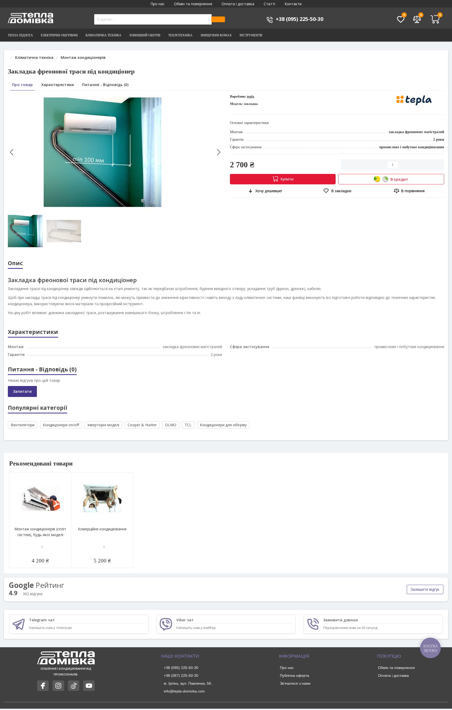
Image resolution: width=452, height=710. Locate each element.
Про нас (157, 3)
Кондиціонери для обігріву (223, 429)
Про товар (22, 84)
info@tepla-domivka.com (184, 696)
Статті (269, 3)
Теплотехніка (180, 35)
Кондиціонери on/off (61, 429)
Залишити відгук (425, 594)
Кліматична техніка (103, 35)
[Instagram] (58, 690)
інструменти (251, 35)
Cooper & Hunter (142, 429)
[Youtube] (89, 690)
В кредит (399, 179)
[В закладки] (67, 482)
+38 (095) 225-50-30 (181, 673)
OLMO (170, 429)
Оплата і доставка (238, 3)
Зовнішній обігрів (144, 35)
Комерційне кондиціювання (102, 533)
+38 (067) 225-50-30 (181, 680)
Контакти (293, 3)
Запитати (22, 396)
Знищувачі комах (216, 35)
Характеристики (57, 84)
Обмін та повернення (193, 3)
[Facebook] (43, 690)
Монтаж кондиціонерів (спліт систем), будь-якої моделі (40, 536)
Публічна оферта (294, 680)
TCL (188, 429)
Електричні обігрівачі (59, 35)
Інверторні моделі (103, 429)
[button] (218, 152)
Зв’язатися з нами (295, 688)
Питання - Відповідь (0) (105, 84)
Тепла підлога (20, 35)
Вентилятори (23, 429)
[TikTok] (74, 690)
